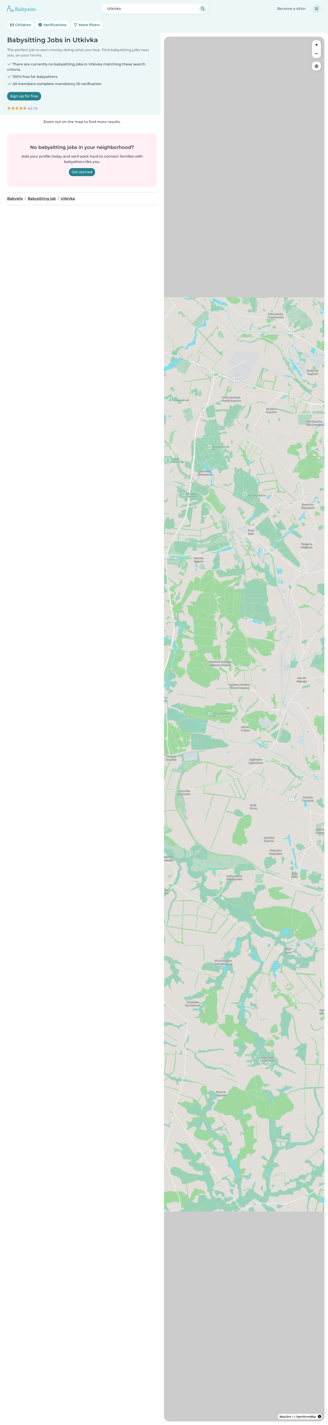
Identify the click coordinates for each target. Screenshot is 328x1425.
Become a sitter (291, 8)
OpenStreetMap (306, 1417)
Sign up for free (24, 96)
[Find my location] (316, 66)
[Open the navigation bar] (316, 8)
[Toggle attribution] (319, 1416)
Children (22, 25)
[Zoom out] (316, 53)
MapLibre (285, 1417)
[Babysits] (21, 9)
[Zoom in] (316, 44)
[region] (244, 729)
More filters (89, 25)
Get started (82, 172)
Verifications (54, 25)
